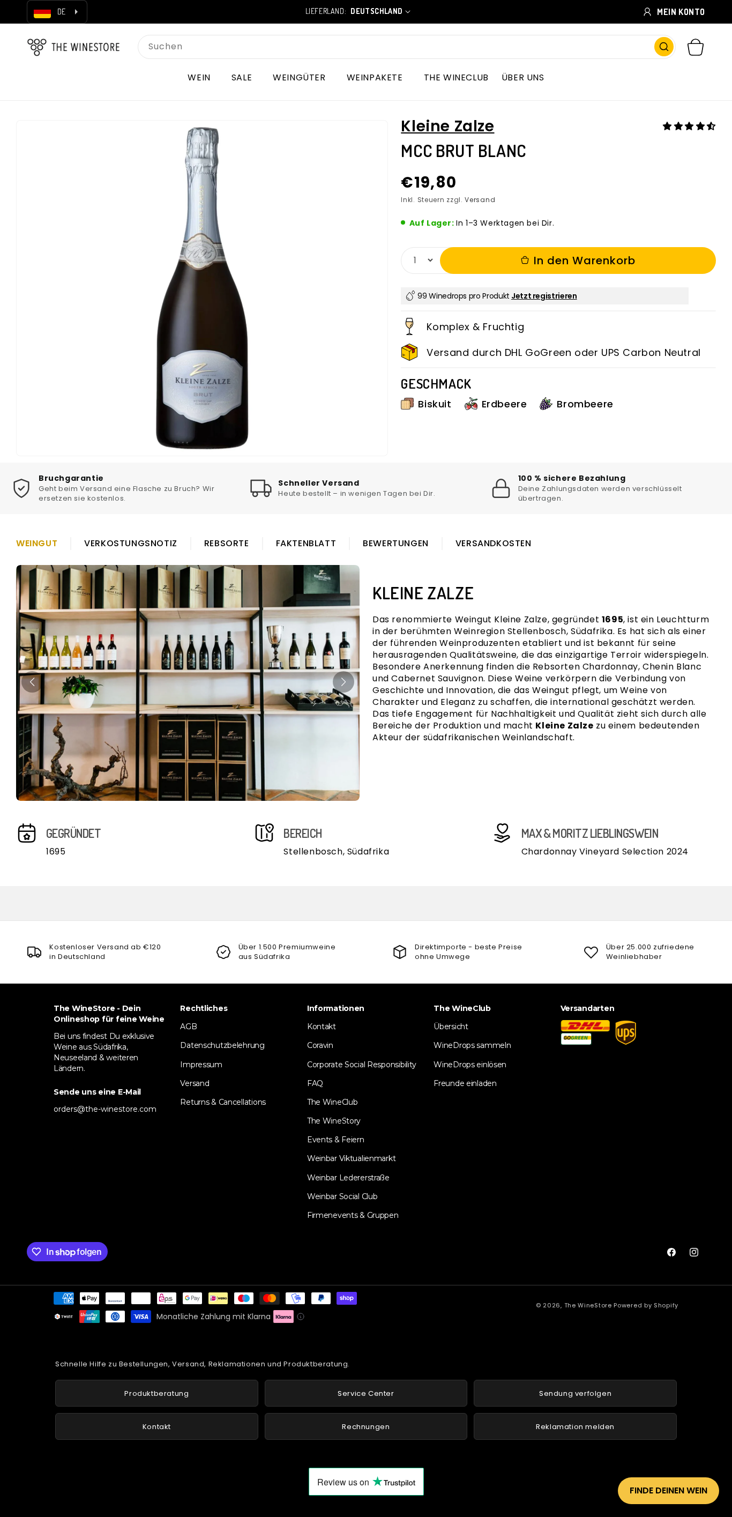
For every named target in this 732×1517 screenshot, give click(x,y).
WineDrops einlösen (470, 1064)
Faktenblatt (306, 543)
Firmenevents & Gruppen (353, 1215)
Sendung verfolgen (575, 1393)
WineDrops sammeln (472, 1045)
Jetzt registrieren (544, 295)
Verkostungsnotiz (130, 543)
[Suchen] (664, 46)
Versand (480, 199)
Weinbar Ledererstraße (348, 1178)
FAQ (315, 1083)
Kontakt (321, 1026)
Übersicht (451, 1026)
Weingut (36, 543)
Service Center (366, 1393)
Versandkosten (493, 543)
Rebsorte (226, 543)
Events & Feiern (335, 1139)
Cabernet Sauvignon (437, 678)
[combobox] (407, 47)
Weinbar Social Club (342, 1196)
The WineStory (334, 1121)
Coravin (320, 1045)
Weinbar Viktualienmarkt (351, 1158)
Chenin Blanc (672, 666)
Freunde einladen (465, 1083)
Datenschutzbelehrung (222, 1045)
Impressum (201, 1064)
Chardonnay (610, 666)
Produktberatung (156, 1393)
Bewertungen (396, 543)
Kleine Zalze (447, 126)
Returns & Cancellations (223, 1102)
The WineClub (332, 1102)
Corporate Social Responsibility (361, 1064)
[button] (203, 78)
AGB (188, 1026)
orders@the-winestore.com (105, 1109)
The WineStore (588, 1305)
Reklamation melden (575, 1427)
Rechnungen (366, 1427)
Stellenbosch (536, 631)
